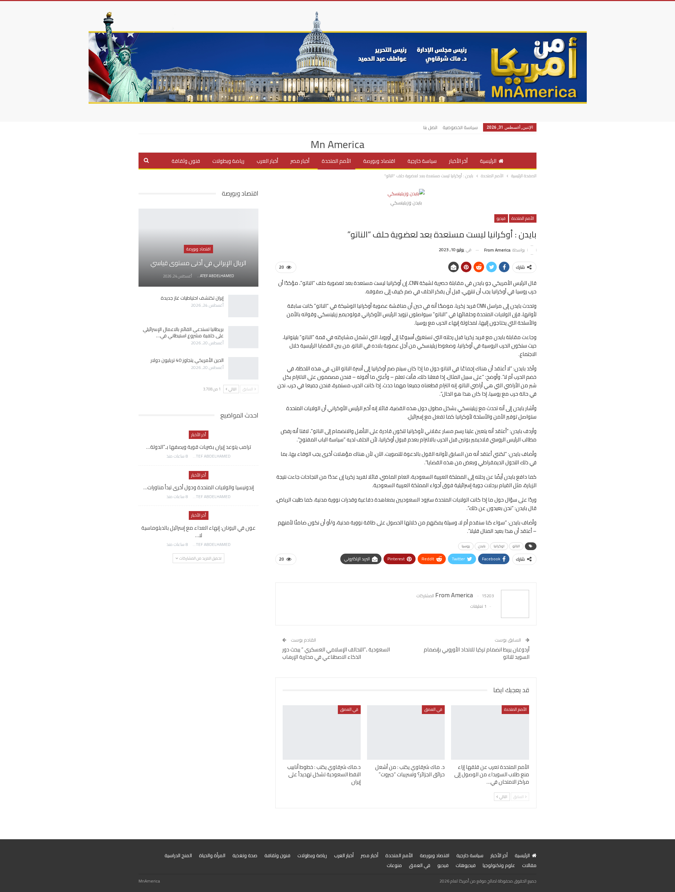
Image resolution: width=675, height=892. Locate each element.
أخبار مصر (299, 161)
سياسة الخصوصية (460, 127)
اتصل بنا (430, 127)
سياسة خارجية (422, 161)
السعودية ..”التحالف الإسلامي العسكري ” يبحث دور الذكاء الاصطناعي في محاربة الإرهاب (336, 653)
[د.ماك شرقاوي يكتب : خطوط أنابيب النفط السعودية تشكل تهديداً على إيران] (322, 732)
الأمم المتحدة (336, 161)
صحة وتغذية (244, 855)
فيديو (501, 218)
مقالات (529, 865)
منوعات (394, 865)
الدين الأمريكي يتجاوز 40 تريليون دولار (187, 360)
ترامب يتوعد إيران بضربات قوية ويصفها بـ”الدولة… (198, 447)
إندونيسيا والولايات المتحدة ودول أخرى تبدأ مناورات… (198, 487)
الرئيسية (488, 161)
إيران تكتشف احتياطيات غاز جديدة (192, 297)
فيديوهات (466, 865)
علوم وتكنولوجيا (499, 865)
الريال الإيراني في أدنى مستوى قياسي (198, 263)
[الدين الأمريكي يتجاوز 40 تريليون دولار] (243, 368)
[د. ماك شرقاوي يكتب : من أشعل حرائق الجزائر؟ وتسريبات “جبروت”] (406, 732)
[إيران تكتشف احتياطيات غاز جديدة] (243, 306)
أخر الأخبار (458, 161)
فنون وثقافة (186, 161)
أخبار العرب (267, 161)
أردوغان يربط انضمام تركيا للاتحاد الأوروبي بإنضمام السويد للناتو (476, 653)
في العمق (433, 709)
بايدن (482, 546)
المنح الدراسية (178, 855)
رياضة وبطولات (228, 161)
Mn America (337, 144)
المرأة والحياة (212, 855)
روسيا (466, 546)
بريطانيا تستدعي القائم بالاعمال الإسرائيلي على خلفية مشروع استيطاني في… (183, 332)
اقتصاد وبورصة (379, 161)
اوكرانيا (499, 546)
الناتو (516, 546)
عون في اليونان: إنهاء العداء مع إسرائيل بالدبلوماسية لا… (198, 531)
